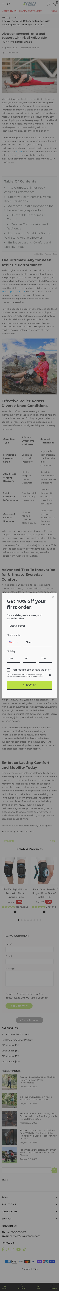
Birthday (11, 651)
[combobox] (14, 642)
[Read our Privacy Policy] (50, 675)
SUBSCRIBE (29, 685)
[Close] (53, 597)
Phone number (14, 635)
